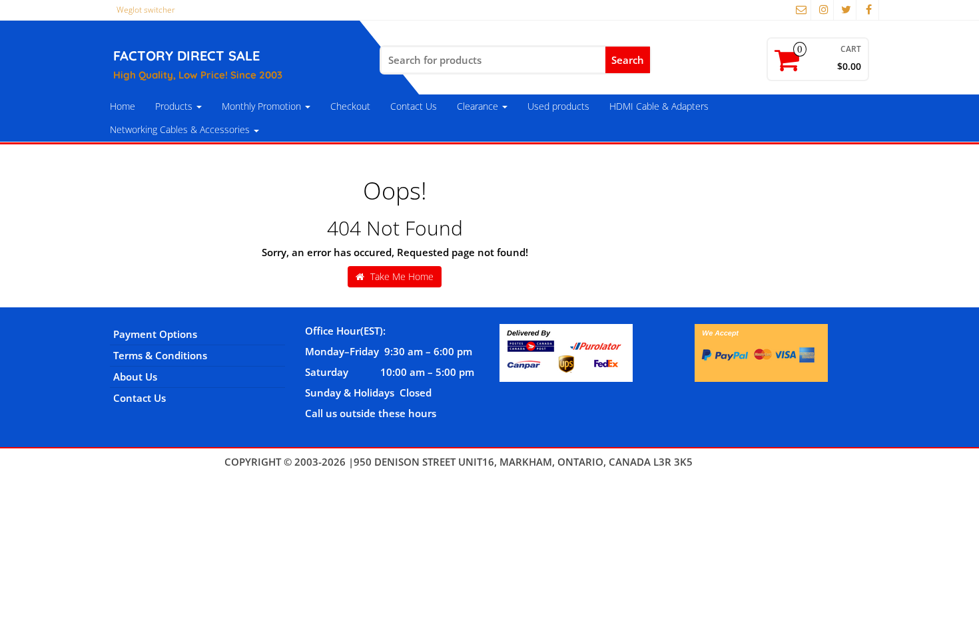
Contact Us (413, 106)
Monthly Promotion (263, 106)
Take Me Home (401, 276)
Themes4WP (725, 461)
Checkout (350, 106)
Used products (558, 106)
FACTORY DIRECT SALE (186, 55)
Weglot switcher (146, 9)
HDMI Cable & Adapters (659, 106)
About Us (135, 376)
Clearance (479, 106)
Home (122, 106)
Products (175, 106)
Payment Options (155, 334)
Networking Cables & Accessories (181, 129)
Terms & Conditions (160, 355)
